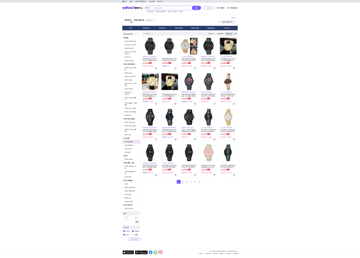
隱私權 (229, 253)
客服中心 (201, 253)
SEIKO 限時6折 (227, 22)
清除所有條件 (134, 239)
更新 (236, 251)
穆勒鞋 (175, 11)
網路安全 (222, 253)
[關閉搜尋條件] (150, 8)
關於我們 (208, 253)
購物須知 (215, 253)
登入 (208, 8)
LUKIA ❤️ (227, 28)
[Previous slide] (143, 46)
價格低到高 (221, 33)
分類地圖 (235, 253)
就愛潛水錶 (211, 28)
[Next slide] (157, 46)
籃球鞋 (170, 11)
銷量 (235, 33)
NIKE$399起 (150, 11)
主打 (130, 28)
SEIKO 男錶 (179, 28)
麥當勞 (181, 11)
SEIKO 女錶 (195, 28)
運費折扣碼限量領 (161, 11)
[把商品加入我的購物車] (156, 68)
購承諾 (233, 17)
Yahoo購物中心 (132, 8)
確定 (137, 222)
